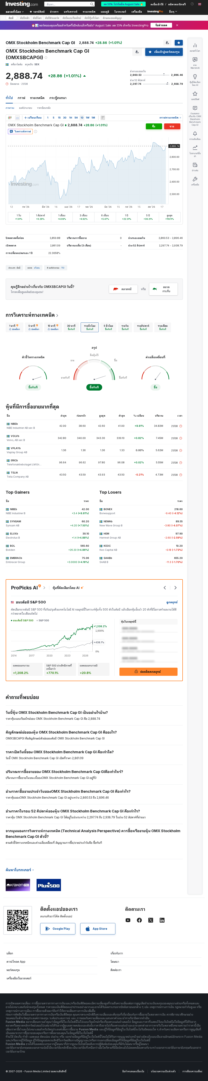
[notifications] (192, 4)
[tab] (14, 327)
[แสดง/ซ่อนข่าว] (103, 117)
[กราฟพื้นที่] (17, 117)
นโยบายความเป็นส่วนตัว (163, 1071)
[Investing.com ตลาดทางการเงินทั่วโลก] (22, 4)
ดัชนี (11, 18)
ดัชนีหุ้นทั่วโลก (91, 18)
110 (62, 268)
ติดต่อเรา (115, 970)
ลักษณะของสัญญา (112, 18)
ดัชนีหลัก (24, 18)
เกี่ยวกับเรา (116, 953)
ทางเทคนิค (37, 98)
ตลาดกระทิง (166, 289)
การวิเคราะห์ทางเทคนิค (30, 315)
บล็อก (9, 953)
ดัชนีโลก (37, 18)
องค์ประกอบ (25, 107)
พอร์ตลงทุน (13, 970)
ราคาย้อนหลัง (44, 107)
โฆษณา (114, 961)
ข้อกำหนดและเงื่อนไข (133, 1071)
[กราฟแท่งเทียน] (10, 117)
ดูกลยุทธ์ (172, 602)
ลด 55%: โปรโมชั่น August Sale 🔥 (123, 4)
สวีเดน (37, 268)
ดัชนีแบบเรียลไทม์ (72, 18)
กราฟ (21, 98)
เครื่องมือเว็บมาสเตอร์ (18, 978)
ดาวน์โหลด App (15, 961)
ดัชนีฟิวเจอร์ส (52, 18)
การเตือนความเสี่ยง (192, 1071)
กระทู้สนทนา (57, 98)
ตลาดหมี (126, 289)
